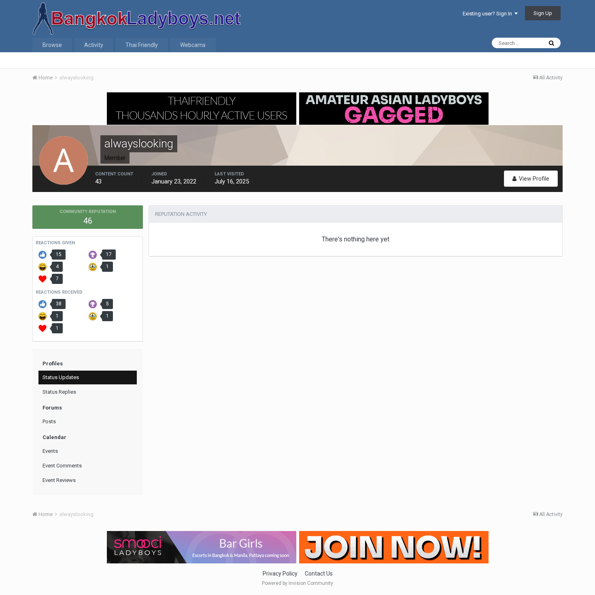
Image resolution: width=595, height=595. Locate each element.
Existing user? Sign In (488, 14)
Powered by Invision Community (297, 583)
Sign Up (542, 13)
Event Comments (62, 466)
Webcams (193, 45)
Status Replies (59, 392)
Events (50, 451)
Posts (49, 421)
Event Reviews (59, 480)
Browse (52, 45)
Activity (93, 45)
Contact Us (319, 573)
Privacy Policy (280, 573)
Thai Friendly (141, 45)
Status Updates (60, 377)
